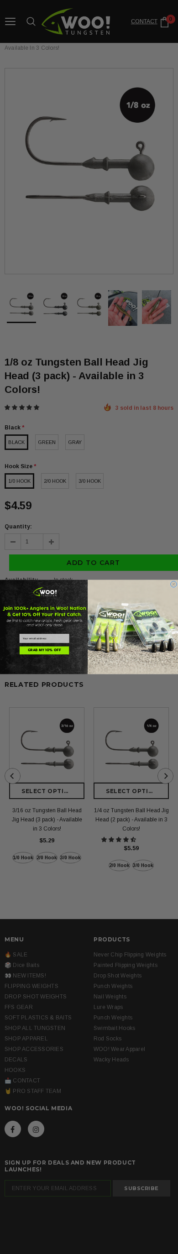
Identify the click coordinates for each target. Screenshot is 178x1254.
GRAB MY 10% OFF (44, 650)
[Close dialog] (174, 584)
